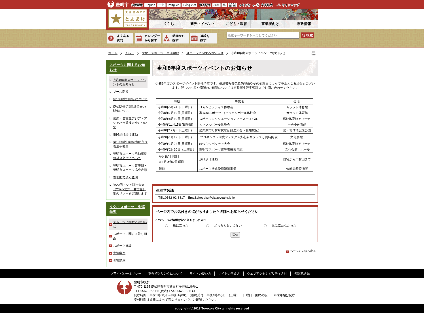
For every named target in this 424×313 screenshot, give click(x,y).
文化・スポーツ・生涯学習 (160, 53)
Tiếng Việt (189, 5)
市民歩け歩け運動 (125, 134)
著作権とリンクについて (165, 273)
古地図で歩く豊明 (125, 177)
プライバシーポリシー (125, 273)
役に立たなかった (284, 225)
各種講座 (119, 260)
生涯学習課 (165, 190)
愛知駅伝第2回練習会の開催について (129, 109)
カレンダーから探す (152, 38)
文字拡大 (267, 5)
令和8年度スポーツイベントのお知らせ (129, 82)
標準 (216, 5)
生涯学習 (119, 253)
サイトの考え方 (229, 273)
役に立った (180, 225)
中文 (161, 5)
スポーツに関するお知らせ (204, 53)
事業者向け (270, 24)
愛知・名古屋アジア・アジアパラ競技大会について (130, 123)
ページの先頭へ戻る (303, 251)
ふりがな (244, 5)
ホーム (112, 53)
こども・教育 (236, 24)
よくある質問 (123, 38)
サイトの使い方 (200, 273)
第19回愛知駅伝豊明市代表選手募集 (130, 144)
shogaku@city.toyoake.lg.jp (216, 197)
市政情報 (304, 24)
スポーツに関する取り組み (130, 236)
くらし (169, 24)
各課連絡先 (302, 273)
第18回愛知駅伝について (130, 99)
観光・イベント (202, 24)
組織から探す (178, 38)
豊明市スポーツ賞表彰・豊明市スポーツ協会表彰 (130, 168)
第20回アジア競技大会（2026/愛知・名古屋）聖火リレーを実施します (130, 189)
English (150, 5)
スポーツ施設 (122, 245)
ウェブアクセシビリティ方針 (267, 273)
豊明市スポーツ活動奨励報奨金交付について (130, 156)
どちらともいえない (228, 225)
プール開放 (121, 91)
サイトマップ (290, 5)
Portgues (173, 5)
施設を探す (205, 38)
